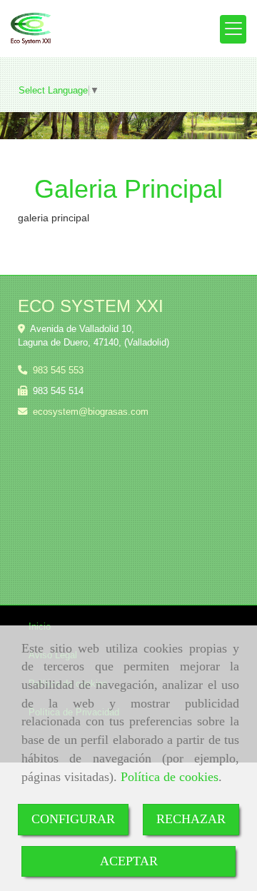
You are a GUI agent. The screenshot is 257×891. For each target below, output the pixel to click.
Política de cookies (169, 777)
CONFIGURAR (73, 819)
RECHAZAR (191, 819)
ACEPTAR (129, 861)
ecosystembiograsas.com (90, 411)
